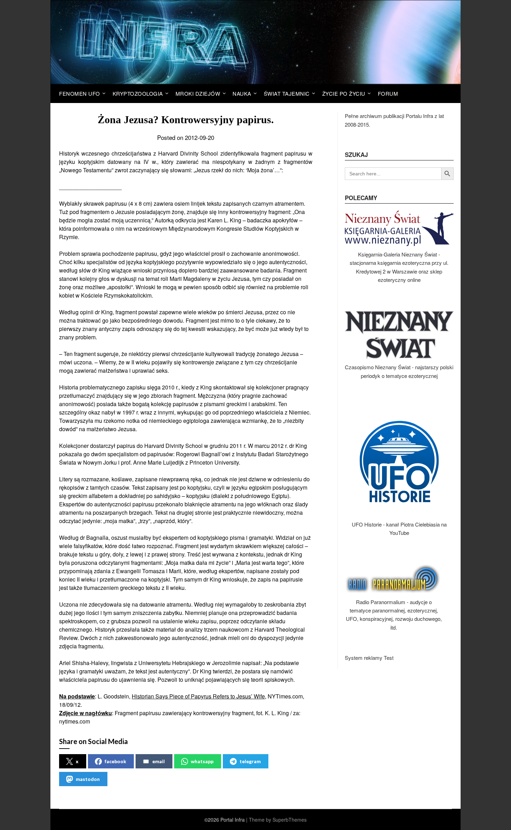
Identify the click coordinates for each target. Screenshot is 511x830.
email (158, 761)
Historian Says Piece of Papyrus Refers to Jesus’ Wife (198, 696)
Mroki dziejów (198, 93)
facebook (115, 761)
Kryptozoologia (138, 93)
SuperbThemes (290, 819)
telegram (250, 761)
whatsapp (202, 761)
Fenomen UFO (79, 93)
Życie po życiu (343, 93)
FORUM (388, 93)
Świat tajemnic (287, 93)
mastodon (88, 779)
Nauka (242, 93)
